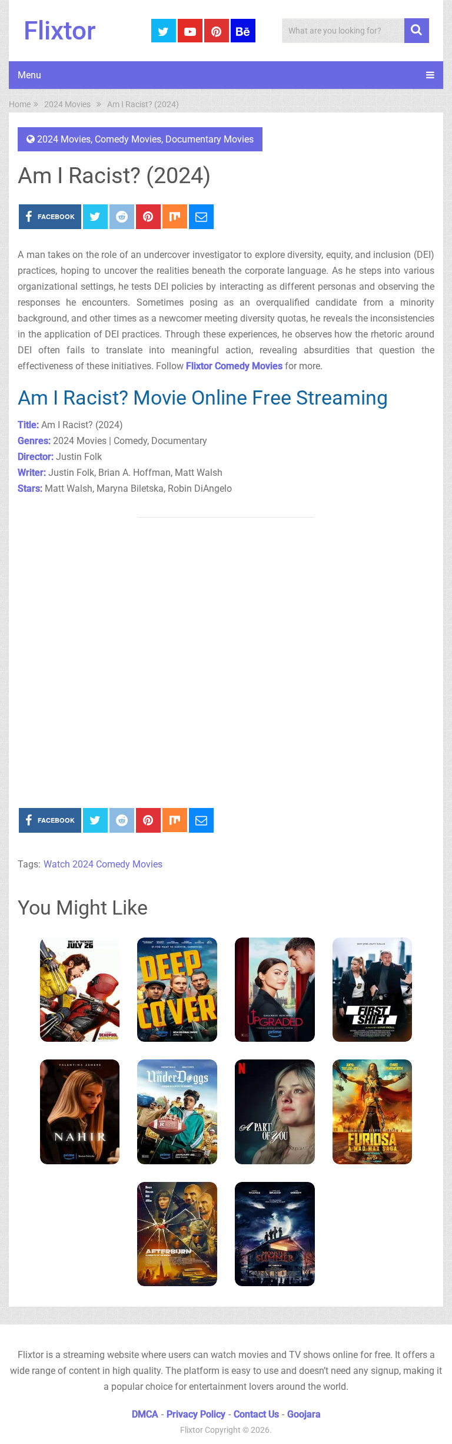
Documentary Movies (209, 139)
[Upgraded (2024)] (275, 990)
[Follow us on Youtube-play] (190, 30)
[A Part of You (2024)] (275, 1111)
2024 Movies (64, 139)
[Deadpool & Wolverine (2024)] (80, 990)
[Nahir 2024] (80, 1111)
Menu (29, 75)
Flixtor (60, 31)
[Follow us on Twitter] (163, 30)
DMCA (145, 1414)
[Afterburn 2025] (177, 1234)
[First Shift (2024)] (373, 990)
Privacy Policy (196, 1414)
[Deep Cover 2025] (177, 990)
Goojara (304, 1414)
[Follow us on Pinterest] (216, 30)
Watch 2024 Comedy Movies (103, 864)
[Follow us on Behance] (243, 30)
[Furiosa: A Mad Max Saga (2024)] (373, 1111)
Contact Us (256, 1414)
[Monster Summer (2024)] (275, 1234)
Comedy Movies (128, 139)
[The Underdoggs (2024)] (177, 1111)
